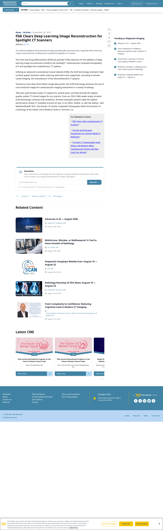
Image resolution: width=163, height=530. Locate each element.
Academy (99, 3)
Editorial (6, 402)
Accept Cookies (141, 524)
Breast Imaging (34, 10)
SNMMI (106, 10)
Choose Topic (9, 10)
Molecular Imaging (96, 10)
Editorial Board (38, 394)
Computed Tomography (81, 10)
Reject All (126, 524)
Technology (57, 196)
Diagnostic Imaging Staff (56, 223)
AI (49, 196)
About (5, 397)
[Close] (159, 523)
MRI (71, 10)
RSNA (43, 10)
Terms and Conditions (71, 394)
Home (127, 416)
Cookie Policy (73, 528)
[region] (81, 524)
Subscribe (93, 182)
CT (17, 196)
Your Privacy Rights (70, 397)
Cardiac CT (25, 196)
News (146, 416)
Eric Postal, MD (53, 247)
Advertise (7, 394)
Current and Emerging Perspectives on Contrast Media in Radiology (85, 133)
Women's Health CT (39, 196)
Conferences (109, 3)
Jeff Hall (50, 269)
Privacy (35, 402)
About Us (136, 416)
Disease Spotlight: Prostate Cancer (57, 10)
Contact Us (7, 399)
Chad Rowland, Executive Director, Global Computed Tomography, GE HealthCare (71, 314)
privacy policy (60, 187)
